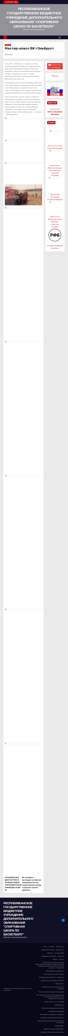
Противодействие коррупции (56, 1011)
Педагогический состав (51, 1002)
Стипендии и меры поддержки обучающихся (52, 1018)
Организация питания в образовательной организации (53, 988)
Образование (60, 977)
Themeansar (7, 990)
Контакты (55, 959)
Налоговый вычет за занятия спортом (54, 974)
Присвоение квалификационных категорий (52, 1008)
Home (45, 946)
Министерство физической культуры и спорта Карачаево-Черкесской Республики (55, 170)
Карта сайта (60, 956)
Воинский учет (60, 946)
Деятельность (60, 950)
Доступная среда (59, 953)
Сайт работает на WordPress (11, 988)
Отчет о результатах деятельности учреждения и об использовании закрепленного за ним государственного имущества (50, 996)
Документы (50, 953)
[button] (63, 37)
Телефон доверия (59, 1026)
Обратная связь (59, 984)
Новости (8, 45)
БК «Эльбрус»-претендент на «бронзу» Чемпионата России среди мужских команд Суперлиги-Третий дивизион (31, 883)
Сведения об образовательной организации (52, 1032)
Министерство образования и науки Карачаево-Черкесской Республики (55, 222)
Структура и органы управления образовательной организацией (50, 1021)
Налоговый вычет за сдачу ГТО (47, 977)
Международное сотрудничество (55, 971)
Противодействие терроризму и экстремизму (52, 1014)
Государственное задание (48, 950)
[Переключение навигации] (59, 37)
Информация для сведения (49, 956)
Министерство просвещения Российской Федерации (55, 197)
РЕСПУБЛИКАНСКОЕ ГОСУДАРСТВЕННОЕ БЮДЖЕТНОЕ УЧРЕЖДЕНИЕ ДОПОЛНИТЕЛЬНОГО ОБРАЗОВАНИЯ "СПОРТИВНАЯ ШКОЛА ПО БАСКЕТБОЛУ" (34, 17)
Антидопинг (52, 946)
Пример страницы (59, 1005)
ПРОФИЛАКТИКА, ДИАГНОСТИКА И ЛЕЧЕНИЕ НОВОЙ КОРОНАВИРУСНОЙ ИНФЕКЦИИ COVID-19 (13, 883)
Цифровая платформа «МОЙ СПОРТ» (54, 1029)
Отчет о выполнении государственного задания (51, 992)
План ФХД (61, 1002)
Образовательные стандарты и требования (52, 980)
